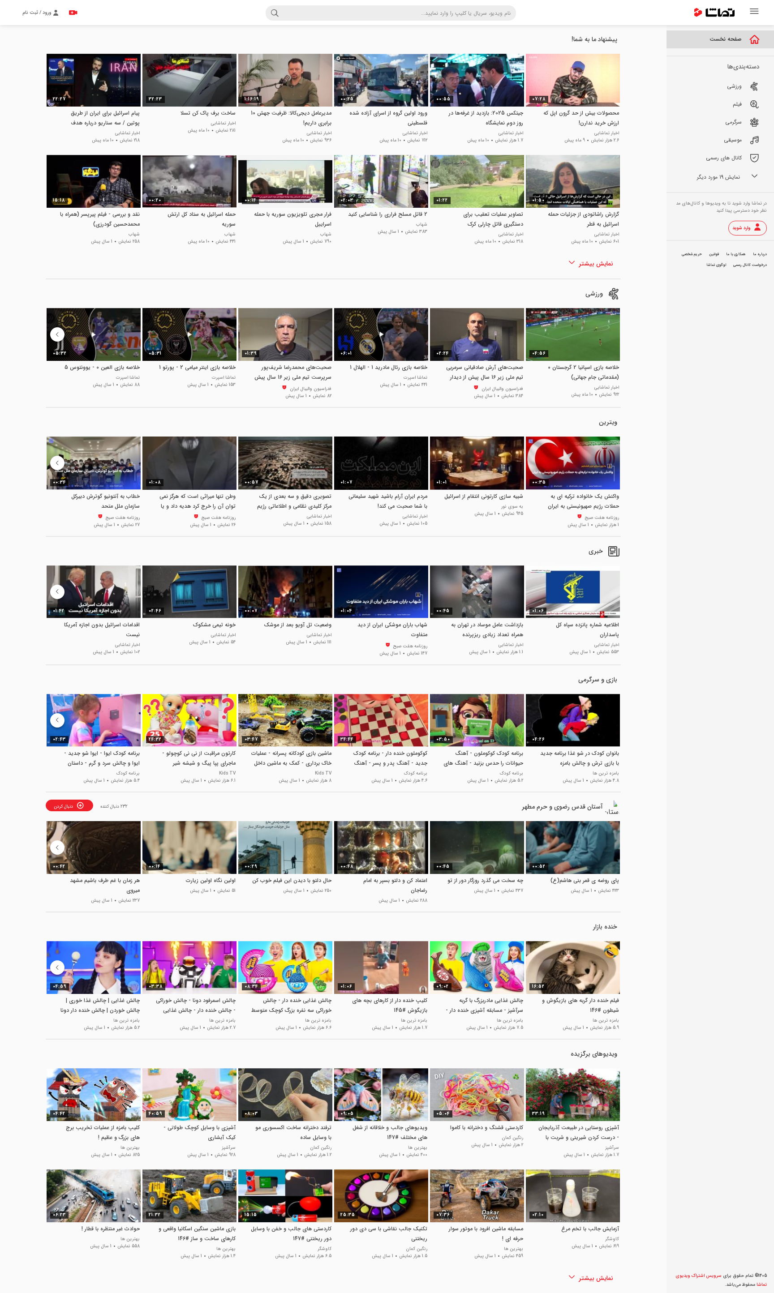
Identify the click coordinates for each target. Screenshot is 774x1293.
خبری (596, 551)
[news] (613, 551)
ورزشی (594, 294)
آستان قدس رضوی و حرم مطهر (562, 807)
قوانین (714, 254)
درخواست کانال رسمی (750, 265)
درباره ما (760, 254)
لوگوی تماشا (716, 265)
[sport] (613, 294)
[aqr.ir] (613, 807)
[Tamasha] (714, 12)
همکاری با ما (736, 254)
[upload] (73, 12)
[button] (57, 334)
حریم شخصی (692, 254)
